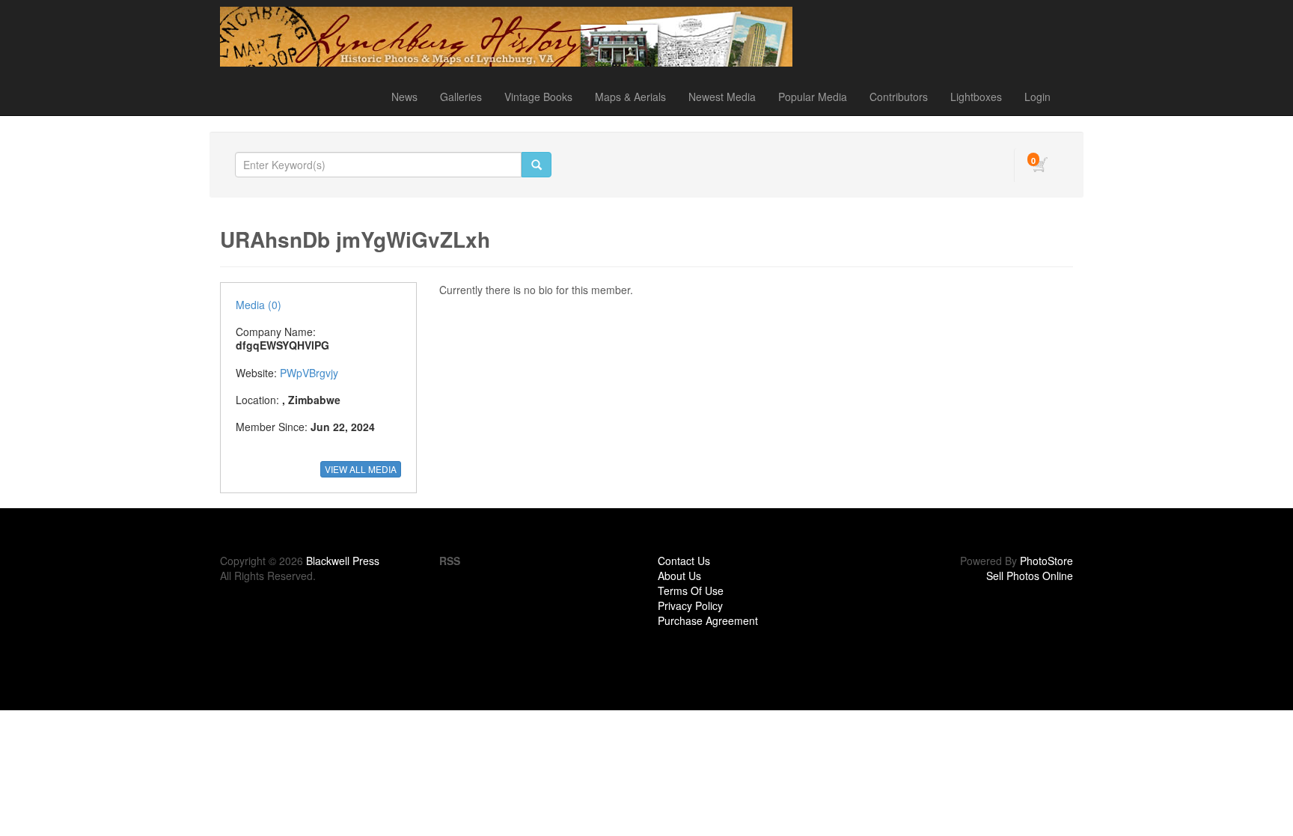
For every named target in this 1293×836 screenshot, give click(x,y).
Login (1037, 96)
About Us (679, 575)
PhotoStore (1046, 560)
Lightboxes (976, 96)
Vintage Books (538, 96)
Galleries (461, 96)
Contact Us (684, 560)
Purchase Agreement (708, 620)
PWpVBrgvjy (309, 372)
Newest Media (722, 96)
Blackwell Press (342, 560)
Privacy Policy (690, 605)
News (404, 96)
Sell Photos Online (1029, 575)
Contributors (898, 96)
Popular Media (812, 96)
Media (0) (258, 304)
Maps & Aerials (630, 96)
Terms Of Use (691, 590)
